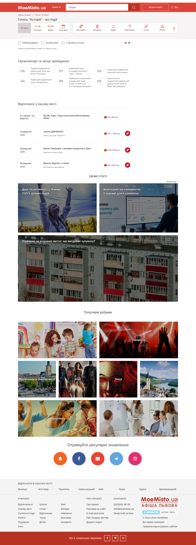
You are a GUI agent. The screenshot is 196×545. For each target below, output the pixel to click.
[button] (174, 28)
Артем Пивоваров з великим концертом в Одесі (67, 148)
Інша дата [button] (63, 30)
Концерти (97, 30)
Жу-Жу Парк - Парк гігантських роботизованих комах (66, 117)
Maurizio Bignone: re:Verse (56, 163)
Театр (146, 30)
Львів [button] (55, 7)
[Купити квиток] (127, 133)
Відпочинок (130, 30)
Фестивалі (81, 30)
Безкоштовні (52, 43)
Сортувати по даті (75, 43)
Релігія (162, 30)
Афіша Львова (24, 15)
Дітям (113, 30)
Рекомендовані (30, 43)
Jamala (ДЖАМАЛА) (53, 131)
